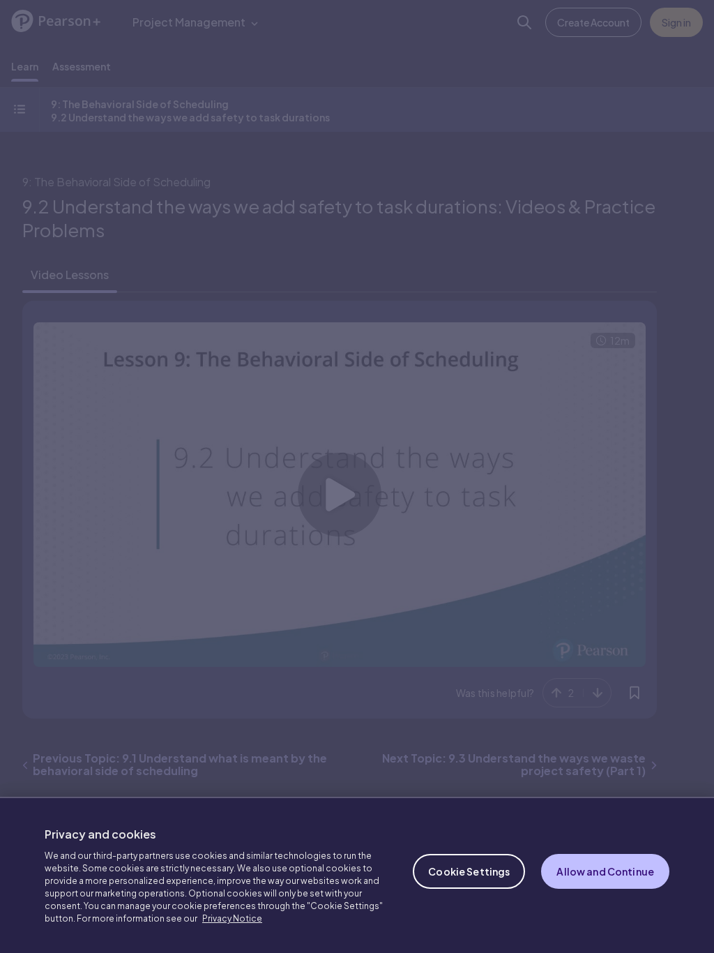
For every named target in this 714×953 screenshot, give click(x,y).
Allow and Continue (605, 871)
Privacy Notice (232, 918)
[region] (357, 875)
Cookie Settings (469, 871)
